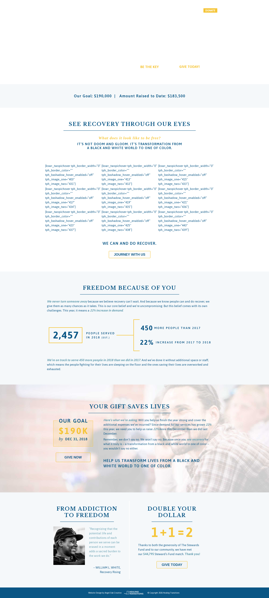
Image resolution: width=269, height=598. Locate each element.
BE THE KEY (149, 67)
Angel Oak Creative (113, 593)
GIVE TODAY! (189, 67)
